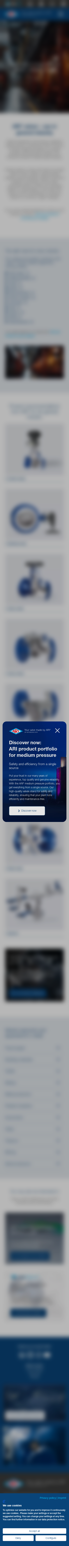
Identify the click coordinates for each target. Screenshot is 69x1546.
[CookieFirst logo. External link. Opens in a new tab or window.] (4, 1501)
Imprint (62, 1498)
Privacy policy (48, 1498)
